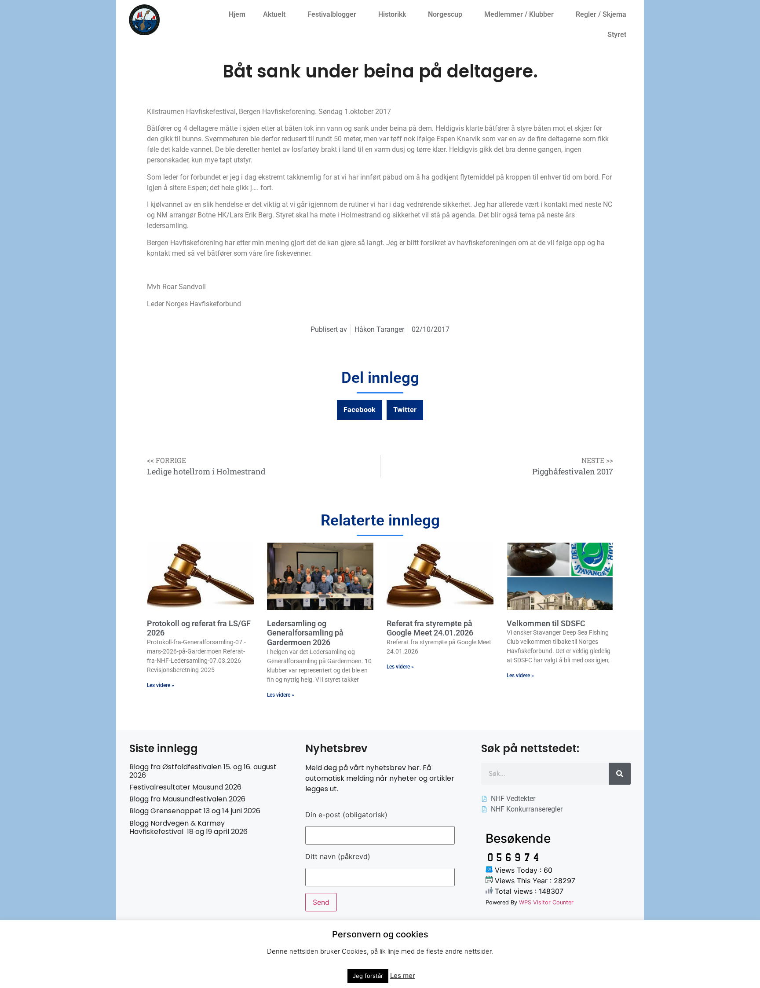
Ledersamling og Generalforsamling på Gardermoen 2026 (305, 633)
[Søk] (620, 774)
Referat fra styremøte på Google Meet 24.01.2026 (430, 628)
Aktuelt (274, 14)
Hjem (237, 14)
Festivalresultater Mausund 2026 (185, 787)
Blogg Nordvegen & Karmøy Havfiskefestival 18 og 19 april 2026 (188, 827)
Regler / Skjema (601, 14)
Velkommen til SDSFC (546, 623)
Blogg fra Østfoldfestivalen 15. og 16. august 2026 (203, 771)
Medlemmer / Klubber (519, 14)
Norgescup (445, 14)
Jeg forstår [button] (368, 975)
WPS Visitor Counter (546, 902)
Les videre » (160, 685)
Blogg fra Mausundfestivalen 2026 (187, 799)
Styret (616, 34)
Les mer (402, 975)
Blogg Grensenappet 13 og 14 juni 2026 (194, 811)
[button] (359, 410)
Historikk (392, 14)
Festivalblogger (331, 14)
